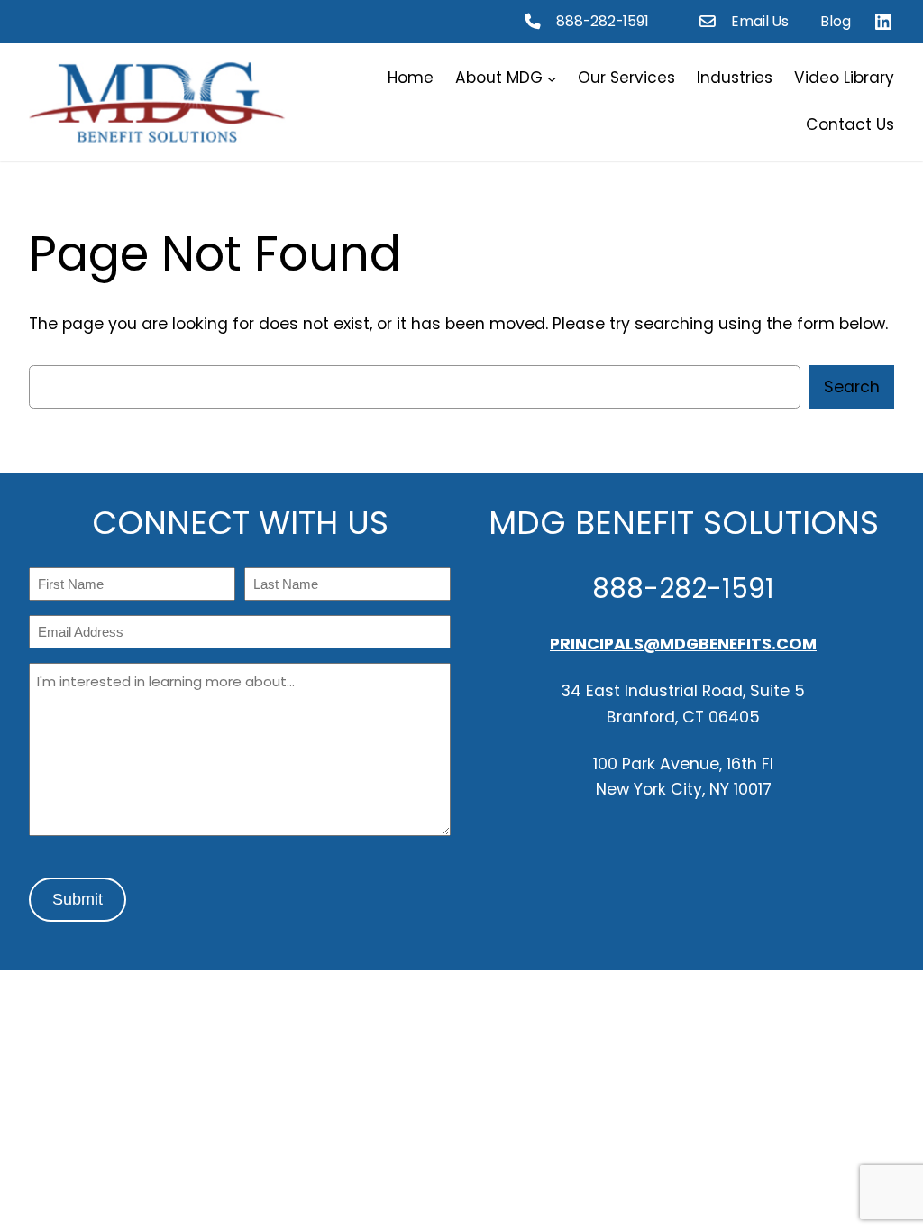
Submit (77, 899)
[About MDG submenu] (551, 78)
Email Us (760, 21)
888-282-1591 (602, 21)
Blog (835, 21)
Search (852, 387)
